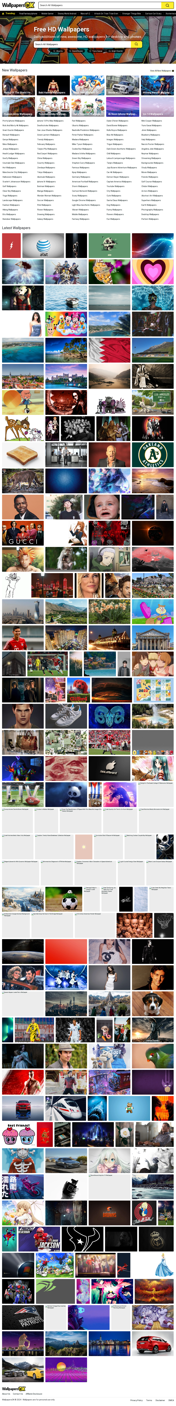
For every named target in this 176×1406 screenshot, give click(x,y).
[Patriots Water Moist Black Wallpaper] (23, 1317)
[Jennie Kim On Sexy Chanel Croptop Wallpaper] (109, 951)
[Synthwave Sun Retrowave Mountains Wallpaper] (66, 1369)
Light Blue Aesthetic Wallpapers (86, 205)
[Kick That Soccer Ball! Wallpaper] (63, 899)
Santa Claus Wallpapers (117, 200)
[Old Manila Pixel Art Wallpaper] (14, 664)
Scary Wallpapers (79, 196)
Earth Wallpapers (148, 205)
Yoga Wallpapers (10, 196)
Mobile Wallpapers (80, 214)
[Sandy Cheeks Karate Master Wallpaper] (153, 611)
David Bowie (77, 51)
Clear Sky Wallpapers (12, 191)
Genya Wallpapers (10, 139)
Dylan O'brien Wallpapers (117, 121)
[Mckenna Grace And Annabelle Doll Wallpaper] (23, 1056)
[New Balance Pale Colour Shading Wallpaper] (66, 716)
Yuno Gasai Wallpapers (151, 125)
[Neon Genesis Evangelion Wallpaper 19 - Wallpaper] (23, 1343)
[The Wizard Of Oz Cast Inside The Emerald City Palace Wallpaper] (113, 428)
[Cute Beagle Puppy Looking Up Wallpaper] (153, 1003)
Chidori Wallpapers (149, 186)
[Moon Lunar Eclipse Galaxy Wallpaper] (160, 873)
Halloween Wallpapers (12, 177)
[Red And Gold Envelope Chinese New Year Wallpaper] (45, 1134)
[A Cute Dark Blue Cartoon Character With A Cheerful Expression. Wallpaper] (66, 794)
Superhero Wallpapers (151, 200)
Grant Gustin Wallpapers (13, 130)
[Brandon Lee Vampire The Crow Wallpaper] (66, 402)
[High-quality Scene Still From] (89, 585)
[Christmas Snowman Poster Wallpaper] (95, 925)
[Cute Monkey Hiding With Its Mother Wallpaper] (66, 559)
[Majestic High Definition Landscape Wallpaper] (23, 768)
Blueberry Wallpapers (150, 135)
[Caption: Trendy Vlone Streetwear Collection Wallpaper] (54, 847)
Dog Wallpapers (113, 205)
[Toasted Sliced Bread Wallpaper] (23, 454)
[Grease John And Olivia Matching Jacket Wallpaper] (23, 977)
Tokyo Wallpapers (45, 172)
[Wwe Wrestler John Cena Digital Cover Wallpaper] (23, 1082)
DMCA (171, 1400)
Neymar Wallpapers (150, 153)
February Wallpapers (46, 144)
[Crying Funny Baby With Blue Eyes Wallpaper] (102, 507)
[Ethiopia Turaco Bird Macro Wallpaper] (153, 1056)
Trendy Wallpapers (45, 139)
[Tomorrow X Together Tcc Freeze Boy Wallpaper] (122, 1030)
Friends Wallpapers (149, 177)
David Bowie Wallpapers (117, 125)
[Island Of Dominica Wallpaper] (66, 350)
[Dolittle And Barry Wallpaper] (117, 585)
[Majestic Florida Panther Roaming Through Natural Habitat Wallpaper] (23, 481)
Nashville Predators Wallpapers (85, 130)
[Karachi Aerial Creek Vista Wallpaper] (66, 637)
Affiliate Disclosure (34, 1394)
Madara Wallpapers (80, 139)
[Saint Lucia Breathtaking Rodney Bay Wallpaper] (109, 324)
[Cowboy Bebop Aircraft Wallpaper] (123, 1265)
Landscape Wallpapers (13, 200)
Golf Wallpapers (9, 186)
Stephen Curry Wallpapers (83, 163)
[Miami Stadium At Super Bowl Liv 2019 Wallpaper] (23, 794)
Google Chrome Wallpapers (84, 200)
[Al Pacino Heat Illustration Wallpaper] (153, 951)
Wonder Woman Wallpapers (49, 196)
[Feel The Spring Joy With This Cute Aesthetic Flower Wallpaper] (109, 899)
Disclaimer (160, 1400)
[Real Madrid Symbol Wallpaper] (156, 1239)
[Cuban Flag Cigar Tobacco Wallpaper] (95, 794)
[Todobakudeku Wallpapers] (53, 107)
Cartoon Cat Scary (153, 14)
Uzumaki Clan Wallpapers (14, 163)
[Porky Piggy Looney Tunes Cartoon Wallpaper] (144, 1213)
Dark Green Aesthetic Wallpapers (121, 149)
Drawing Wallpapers (46, 214)
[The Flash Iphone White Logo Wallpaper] (11, 245)
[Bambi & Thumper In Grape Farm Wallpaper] (23, 428)
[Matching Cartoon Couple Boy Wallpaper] (140, 847)
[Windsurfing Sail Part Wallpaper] (109, 298)
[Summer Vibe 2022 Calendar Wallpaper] (154, 690)
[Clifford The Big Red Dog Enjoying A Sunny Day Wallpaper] (78, 690)
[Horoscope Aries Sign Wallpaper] (109, 716)
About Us (6, 1394)
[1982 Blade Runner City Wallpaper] (66, 1213)
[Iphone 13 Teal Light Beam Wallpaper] (7, 1030)
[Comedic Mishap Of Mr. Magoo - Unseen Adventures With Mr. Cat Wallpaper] (23, 402)
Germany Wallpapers (81, 177)
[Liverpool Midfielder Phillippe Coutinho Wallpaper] (47, 664)
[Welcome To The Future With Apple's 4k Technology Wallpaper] (109, 768)
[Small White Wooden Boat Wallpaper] (66, 298)
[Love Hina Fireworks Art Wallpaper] (55, 690)
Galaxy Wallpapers (45, 219)
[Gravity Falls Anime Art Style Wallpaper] (95, 1265)
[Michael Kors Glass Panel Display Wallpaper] (23, 742)
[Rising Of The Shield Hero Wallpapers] (18, 85)
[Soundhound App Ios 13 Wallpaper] (109, 1186)
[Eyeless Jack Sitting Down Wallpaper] (137, 507)
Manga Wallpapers (45, 191)
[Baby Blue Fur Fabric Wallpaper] (141, 899)
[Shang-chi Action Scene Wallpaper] (66, 1082)
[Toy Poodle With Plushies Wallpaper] (105, 1030)
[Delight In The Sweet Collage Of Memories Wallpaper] (156, 794)
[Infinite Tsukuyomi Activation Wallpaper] (153, 559)
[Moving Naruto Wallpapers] (157, 85)
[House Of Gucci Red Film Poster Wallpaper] (23, 533)
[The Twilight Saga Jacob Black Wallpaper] (23, 716)
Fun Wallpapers (113, 219)
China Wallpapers (44, 158)
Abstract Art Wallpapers (152, 196)
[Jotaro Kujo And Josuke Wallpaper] (112, 1291)
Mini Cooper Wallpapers (151, 121)
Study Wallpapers (149, 167)
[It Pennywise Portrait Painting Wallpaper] (120, 1317)
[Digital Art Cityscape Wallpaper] (93, 1134)
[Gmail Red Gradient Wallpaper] (66, 951)
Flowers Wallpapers (115, 214)
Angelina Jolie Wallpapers (152, 149)
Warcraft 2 (85, 14)
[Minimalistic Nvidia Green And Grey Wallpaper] (55, 1291)
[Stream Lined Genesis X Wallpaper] (66, 1160)
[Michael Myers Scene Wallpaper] (121, 1239)
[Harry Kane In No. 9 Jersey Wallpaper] (75, 1030)
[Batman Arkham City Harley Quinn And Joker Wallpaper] (23, 298)
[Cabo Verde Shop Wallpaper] (153, 324)
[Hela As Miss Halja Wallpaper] (109, 1003)
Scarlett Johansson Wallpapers (16, 182)
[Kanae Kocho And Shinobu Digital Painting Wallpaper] (109, 481)
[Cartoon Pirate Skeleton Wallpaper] (23, 1160)
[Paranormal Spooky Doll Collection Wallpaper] (135, 925)
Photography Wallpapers (152, 210)
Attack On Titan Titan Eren (106, 14)
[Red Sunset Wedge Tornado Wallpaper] (112, 690)
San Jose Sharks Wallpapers (49, 130)
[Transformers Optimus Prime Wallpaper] (18, 1291)
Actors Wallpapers (149, 191)
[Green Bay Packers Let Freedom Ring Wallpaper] (166, 1213)
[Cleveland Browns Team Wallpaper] (109, 1213)
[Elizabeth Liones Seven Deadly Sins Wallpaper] (109, 1160)
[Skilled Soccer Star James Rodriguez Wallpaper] (23, 637)
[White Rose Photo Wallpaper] (125, 1134)
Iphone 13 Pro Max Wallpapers (50, 121)
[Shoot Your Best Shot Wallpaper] (164, 925)
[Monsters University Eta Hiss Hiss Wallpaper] (109, 402)
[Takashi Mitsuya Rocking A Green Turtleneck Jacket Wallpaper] (109, 559)
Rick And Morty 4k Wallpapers (15, 125)
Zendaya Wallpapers (46, 167)
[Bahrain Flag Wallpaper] (109, 350)
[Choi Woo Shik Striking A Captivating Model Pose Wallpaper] (165, 507)
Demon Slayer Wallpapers (118, 177)
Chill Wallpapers (113, 153)
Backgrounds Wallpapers (152, 163)
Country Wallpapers (45, 163)
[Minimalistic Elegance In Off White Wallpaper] (57, 873)
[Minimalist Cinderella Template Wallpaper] (153, 1265)
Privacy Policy (136, 1400)
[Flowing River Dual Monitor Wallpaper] (153, 1186)
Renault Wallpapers (11, 135)
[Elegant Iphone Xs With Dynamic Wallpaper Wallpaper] (20, 873)
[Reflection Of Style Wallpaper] (23, 1108)
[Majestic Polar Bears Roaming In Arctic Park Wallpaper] (23, 899)
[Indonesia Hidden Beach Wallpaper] (100, 664)
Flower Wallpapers (45, 210)
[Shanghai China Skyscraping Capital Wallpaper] (66, 1003)
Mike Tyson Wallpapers (82, 144)
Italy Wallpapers (148, 139)
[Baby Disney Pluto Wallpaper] (66, 324)
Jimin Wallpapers (148, 130)
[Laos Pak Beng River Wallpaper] (109, 376)
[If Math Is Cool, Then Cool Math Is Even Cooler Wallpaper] (153, 742)
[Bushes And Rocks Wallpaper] (66, 1343)
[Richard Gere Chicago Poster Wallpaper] (153, 428)
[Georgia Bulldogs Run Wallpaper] (109, 742)
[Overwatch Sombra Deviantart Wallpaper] (89, 1317)
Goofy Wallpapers (10, 158)
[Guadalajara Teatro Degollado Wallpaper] (153, 637)
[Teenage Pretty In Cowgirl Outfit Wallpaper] (92, 899)
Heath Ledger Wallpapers (14, 153)
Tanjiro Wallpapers (115, 163)
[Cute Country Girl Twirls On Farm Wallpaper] (120, 820)
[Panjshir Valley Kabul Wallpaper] (66, 611)
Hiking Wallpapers (10, 210)
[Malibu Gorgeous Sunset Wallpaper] (153, 481)
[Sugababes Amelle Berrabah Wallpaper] (109, 977)
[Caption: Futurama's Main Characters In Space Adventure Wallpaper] (95, 873)
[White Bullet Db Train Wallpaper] (65, 1108)
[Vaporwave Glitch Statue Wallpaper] (83, 1291)
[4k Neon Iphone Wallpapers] (122, 107)
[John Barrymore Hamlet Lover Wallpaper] (153, 376)
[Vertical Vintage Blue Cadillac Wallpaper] (55, 1317)
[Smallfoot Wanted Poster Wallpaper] (109, 1056)
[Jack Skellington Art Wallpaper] (165, 847)
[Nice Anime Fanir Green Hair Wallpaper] (153, 768)
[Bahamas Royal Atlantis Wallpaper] (66, 376)
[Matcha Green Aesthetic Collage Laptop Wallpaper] (66, 742)
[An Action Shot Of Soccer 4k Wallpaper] (108, 847)
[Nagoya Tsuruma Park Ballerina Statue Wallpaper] (153, 585)
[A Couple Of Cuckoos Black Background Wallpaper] (52, 428)
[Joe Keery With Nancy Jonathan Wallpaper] (23, 690)
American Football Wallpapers (85, 182)
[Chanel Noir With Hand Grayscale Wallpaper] (66, 1186)
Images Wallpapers (115, 139)
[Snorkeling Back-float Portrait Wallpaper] (153, 298)
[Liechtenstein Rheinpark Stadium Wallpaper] (153, 350)
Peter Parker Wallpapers (82, 135)
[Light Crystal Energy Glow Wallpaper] (131, 873)
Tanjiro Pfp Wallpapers (47, 149)
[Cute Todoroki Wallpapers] (88, 107)
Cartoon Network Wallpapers (84, 191)
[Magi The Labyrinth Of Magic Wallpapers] (88, 85)
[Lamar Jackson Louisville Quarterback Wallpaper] (39, 1239)
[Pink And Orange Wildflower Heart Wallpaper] (153, 271)
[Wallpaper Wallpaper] (82, 1239)
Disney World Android (67, 14)
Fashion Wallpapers (11, 205)
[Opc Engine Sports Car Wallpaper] (62, 1134)
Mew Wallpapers (10, 144)
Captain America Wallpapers (119, 182)
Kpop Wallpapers (79, 172)
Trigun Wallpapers (115, 144)
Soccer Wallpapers (45, 200)
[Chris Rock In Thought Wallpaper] (23, 507)
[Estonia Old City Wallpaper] (23, 376)
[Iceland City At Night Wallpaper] (109, 1343)
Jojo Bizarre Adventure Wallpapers (122, 167)
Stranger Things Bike (131, 14)
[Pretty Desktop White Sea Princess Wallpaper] (23, 271)
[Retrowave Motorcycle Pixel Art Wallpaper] (23, 1186)
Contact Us (18, 1394)
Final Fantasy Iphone (28, 14)
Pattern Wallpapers (150, 219)
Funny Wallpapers (114, 210)
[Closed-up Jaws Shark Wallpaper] (97, 1108)
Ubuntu (59, 51)
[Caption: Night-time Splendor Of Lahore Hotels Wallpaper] (109, 637)
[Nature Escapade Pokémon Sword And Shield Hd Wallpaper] (55, 1265)
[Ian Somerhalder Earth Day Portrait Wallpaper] (66, 1056)
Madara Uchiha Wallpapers (83, 153)
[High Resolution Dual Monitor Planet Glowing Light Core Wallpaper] (153, 245)
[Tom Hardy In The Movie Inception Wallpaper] (154, 1134)
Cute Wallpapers (114, 196)
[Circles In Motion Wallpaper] (46, 820)
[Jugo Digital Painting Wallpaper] (23, 559)
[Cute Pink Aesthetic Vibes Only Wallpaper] (17, 847)
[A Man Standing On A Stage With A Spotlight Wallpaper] (76, 245)
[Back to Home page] (19, 5)
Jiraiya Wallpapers (11, 149)
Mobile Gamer (48, 14)
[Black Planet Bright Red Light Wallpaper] (153, 533)
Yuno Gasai (97, 51)
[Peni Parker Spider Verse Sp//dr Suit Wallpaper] (9, 1239)
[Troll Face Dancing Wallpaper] (16, 585)
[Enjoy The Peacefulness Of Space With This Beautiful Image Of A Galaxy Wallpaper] (80, 820)
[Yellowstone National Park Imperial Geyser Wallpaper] (153, 716)
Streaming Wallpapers (151, 158)
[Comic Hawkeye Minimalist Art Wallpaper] (153, 1082)
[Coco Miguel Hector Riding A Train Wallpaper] (109, 1082)
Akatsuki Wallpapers (46, 177)
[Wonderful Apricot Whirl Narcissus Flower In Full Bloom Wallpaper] (109, 611)
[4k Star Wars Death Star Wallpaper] (109, 245)
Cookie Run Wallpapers (82, 149)
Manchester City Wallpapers (15, 172)
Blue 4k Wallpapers (115, 135)
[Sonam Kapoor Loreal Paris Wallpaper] (23, 1003)
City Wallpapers (113, 191)
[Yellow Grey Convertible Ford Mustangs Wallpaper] (23, 1369)
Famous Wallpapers (80, 167)
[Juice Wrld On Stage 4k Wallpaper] (120, 794)
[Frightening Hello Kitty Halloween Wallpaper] (109, 533)
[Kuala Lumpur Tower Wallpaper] (75, 664)
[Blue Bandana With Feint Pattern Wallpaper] (66, 481)
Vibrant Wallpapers (80, 210)
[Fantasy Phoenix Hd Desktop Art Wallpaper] (154, 1291)
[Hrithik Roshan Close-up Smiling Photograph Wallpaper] (153, 977)
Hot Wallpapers (9, 167)
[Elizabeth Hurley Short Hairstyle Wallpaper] (23, 324)
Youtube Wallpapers (115, 186)
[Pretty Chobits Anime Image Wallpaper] (23, 1213)
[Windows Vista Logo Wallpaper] (18, 1265)
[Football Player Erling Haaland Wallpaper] (34, 1030)
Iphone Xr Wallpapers (46, 182)
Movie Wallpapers (149, 172)
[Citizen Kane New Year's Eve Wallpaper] (78, 428)
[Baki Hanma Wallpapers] (53, 85)
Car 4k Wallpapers (114, 172)
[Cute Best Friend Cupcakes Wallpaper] (18, 1134)
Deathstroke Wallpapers (48, 125)
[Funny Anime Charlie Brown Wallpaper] (17, 820)
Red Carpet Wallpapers (47, 153)
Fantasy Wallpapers (80, 219)
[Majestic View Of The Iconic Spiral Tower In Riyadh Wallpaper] (23, 611)
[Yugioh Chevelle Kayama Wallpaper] (153, 1160)
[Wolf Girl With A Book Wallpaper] (66, 533)
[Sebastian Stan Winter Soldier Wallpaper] (153, 1030)
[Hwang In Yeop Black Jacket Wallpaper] (124, 664)
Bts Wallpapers (9, 214)
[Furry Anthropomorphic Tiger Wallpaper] (153, 1317)
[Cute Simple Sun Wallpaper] (83, 847)
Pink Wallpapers (44, 205)
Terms (149, 1400)
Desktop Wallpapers (150, 214)
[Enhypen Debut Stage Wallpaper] (66, 977)
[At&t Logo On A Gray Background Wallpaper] (43, 245)
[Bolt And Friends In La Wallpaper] (153, 402)
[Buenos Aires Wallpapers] (18, 107)
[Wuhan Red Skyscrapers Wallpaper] (52, 585)
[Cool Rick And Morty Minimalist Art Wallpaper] (156, 820)
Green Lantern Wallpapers (48, 135)
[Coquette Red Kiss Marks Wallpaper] (66, 768)
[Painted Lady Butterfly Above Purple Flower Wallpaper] (109, 271)
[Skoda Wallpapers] (122, 85)
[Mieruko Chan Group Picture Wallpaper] (153, 664)
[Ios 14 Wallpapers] (157, 107)
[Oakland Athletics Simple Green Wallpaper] (153, 454)
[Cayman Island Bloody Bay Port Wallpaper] (23, 350)
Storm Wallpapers (80, 186)
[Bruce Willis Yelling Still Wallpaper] (109, 454)
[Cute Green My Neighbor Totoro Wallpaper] (161, 899)
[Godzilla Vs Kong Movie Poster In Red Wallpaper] (163, 1108)
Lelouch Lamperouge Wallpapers (121, 158)
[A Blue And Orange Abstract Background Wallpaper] (16, 925)
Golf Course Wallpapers (151, 182)
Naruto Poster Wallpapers (152, 144)
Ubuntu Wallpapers (80, 125)
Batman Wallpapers (46, 186)
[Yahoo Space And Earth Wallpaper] (23, 951)
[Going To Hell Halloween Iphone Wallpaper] (126, 899)
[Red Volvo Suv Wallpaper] (153, 1343)
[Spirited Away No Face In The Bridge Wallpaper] (52, 925)
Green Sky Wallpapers (81, 158)
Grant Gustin (117, 51)
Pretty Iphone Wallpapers (14, 121)
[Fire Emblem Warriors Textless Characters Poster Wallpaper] (66, 271)
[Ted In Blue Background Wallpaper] (129, 1108)
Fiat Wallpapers (79, 121)
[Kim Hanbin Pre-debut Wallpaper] (63, 507)
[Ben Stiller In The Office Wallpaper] (66, 454)
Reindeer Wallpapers (12, 219)
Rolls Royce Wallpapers (117, 130)
